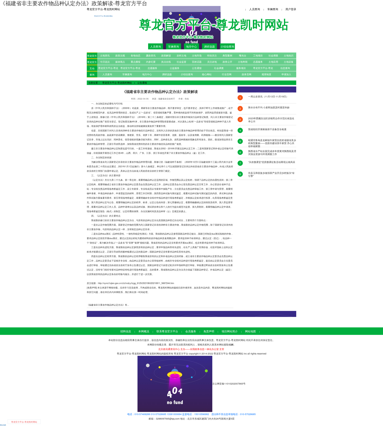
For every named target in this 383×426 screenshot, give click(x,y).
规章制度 (266, 74)
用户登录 (290, 9)
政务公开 (227, 61)
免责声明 (208, 331)
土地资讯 (105, 55)
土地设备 (288, 61)
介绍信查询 (227, 46)
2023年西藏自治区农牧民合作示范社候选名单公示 (271, 120)
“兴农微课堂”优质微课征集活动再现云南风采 (271, 162)
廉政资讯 (151, 55)
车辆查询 (272, 9)
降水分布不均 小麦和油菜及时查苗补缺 (268, 107)
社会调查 (273, 55)
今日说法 (105, 61)
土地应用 (273, 61)
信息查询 (285, 68)
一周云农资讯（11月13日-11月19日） (268, 96)
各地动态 (135, 55)
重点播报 (135, 61)
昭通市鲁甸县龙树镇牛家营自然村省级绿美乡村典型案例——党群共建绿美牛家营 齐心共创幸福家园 (272, 142)
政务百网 (246, 74)
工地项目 (258, 55)
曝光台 (242, 55)
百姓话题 (197, 61)
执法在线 (166, 61)
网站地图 (250, 331)
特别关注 (212, 55)
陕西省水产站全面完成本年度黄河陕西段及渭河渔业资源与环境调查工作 (272, 153)
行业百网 (226, 74)
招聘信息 (125, 331)
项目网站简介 (230, 331)
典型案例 (227, 55)
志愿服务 (258, 61)
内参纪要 (151, 61)
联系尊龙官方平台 (167, 331)
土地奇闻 (242, 61)
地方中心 (147, 74)
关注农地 (212, 61)
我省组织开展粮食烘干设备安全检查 (267, 129)
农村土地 (181, 55)
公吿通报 (197, 68)
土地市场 (197, 55)
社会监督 (181, 61)
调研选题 (209, 46)
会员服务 (190, 331)
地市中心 (191, 46)
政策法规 (120, 55)
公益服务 (174, 68)
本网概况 (143, 331)
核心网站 (207, 74)
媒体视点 (120, 61)
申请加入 (286, 74)
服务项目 (241, 68)
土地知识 (288, 55)
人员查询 (254, 9)
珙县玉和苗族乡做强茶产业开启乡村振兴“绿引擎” (271, 174)
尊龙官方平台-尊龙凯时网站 (103, 9)
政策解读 (166, 55)
